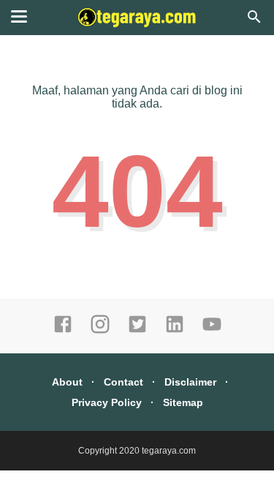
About (67, 382)
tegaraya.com (169, 451)
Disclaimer (190, 382)
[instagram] (100, 330)
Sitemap (183, 402)
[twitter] (137, 330)
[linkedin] (175, 330)
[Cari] (254, 21)
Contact (123, 382)
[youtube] (212, 330)
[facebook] (63, 330)
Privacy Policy (107, 402)
